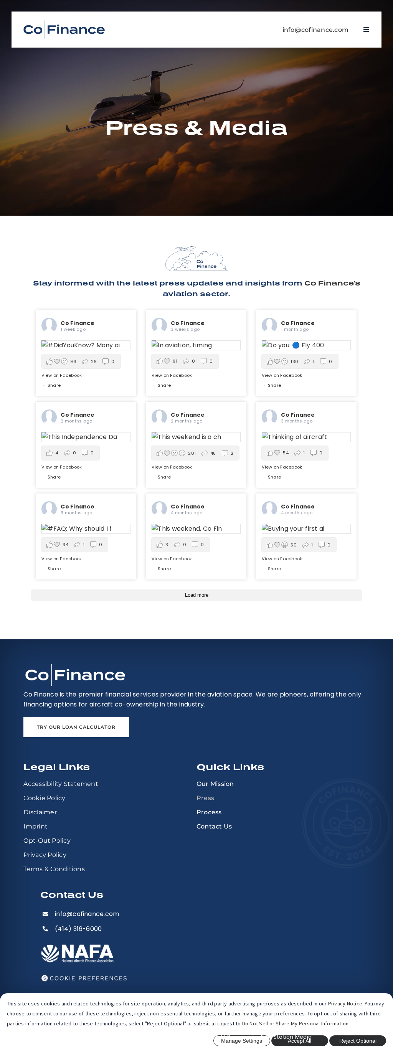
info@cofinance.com (315, 29)
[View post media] (85, 345)
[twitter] (190, 1021)
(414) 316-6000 (78, 928)
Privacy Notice (345, 1003)
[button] (80, 361)
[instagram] (203, 1021)
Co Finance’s (332, 283)
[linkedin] (217, 1021)
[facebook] (176, 1021)
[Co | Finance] (64, 22)
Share (54, 385)
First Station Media (286, 1037)
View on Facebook (61, 375)
